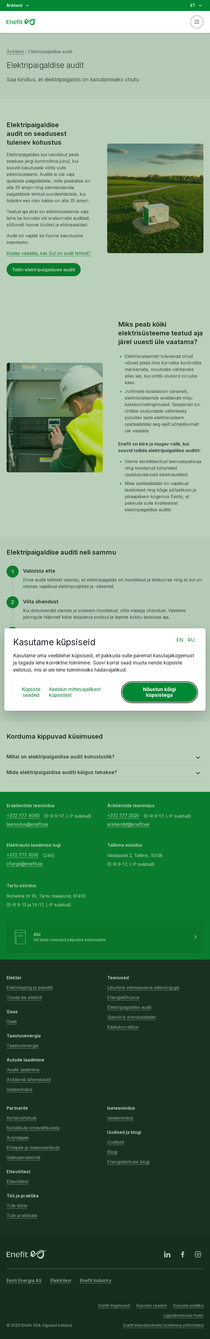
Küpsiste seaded (31, 692)
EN (179, 640)
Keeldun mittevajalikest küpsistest (75, 692)
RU (191, 640)
